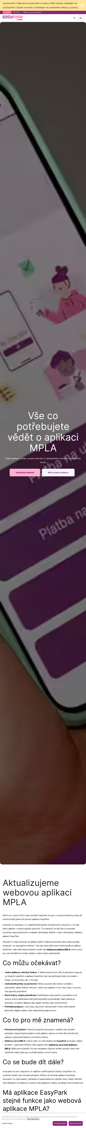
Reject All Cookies (76, 1123)
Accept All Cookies (60, 1123)
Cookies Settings (7, 1123)
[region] (43, 1120)
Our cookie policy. (33, 1119)
